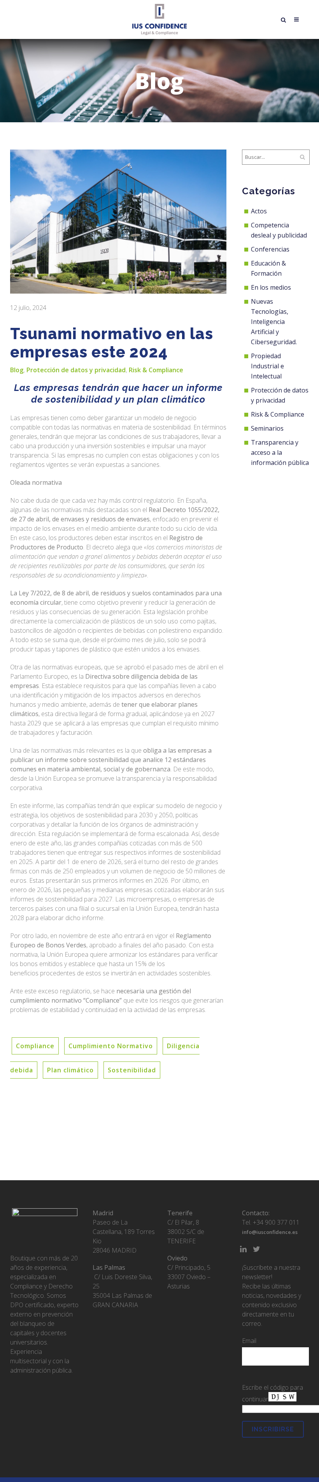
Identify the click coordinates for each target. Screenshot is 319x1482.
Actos (259, 211)
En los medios (271, 287)
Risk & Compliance (156, 370)
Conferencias (270, 249)
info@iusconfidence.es (270, 1232)
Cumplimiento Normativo (110, 1046)
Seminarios (267, 428)
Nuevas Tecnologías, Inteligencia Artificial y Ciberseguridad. (274, 321)
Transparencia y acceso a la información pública (280, 452)
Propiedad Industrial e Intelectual (267, 366)
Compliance (35, 1046)
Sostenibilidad (132, 1070)
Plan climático (70, 1070)
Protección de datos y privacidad (76, 370)
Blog (16, 370)
